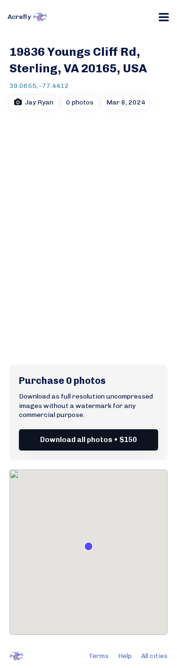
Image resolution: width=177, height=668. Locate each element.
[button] (88, 546)
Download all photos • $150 (88, 439)
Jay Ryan (39, 102)
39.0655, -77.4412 (39, 86)
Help (125, 656)
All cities (154, 656)
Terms (99, 656)
